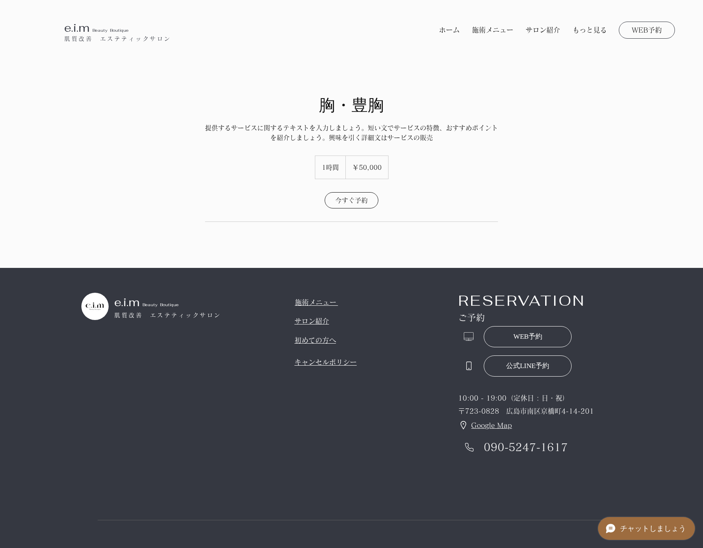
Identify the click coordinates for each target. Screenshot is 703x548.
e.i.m (78, 27)
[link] (351, 200)
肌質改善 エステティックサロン (117, 39)
